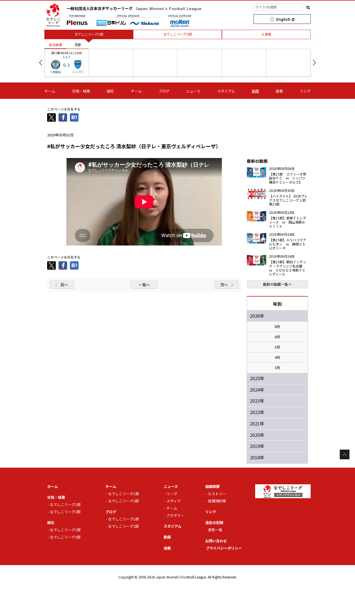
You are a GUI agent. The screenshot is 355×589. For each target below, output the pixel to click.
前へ (64, 284)
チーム (136, 91)
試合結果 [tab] (55, 44)
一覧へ (144, 284)
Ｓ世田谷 (55, 72)
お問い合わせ (216, 540)
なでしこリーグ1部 (65, 504)
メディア (173, 500)
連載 (279, 91)
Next (314, 63)
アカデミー (175, 515)
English (283, 19)
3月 (277, 367)
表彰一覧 (215, 529)
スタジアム (226, 91)
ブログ (164, 91)
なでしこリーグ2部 (65, 511)
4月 (277, 357)
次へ (224, 284)
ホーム (49, 91)
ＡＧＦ (66, 57)
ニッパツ (77, 72)
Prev (40, 63)
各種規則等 (217, 500)
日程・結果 (81, 91)
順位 (110, 91)
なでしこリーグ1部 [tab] (89, 34)
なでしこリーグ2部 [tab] (177, 34)
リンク (305, 91)
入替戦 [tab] (266, 34)
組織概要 (212, 486)
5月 (277, 347)
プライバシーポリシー (224, 548)
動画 (255, 91)
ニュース (193, 91)
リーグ (171, 493)
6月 (277, 337)
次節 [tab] (77, 44)
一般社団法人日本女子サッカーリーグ (134, 8)
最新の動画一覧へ (277, 284)
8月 (277, 326)
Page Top (344, 454)
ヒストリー (217, 493)
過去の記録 (214, 522)
